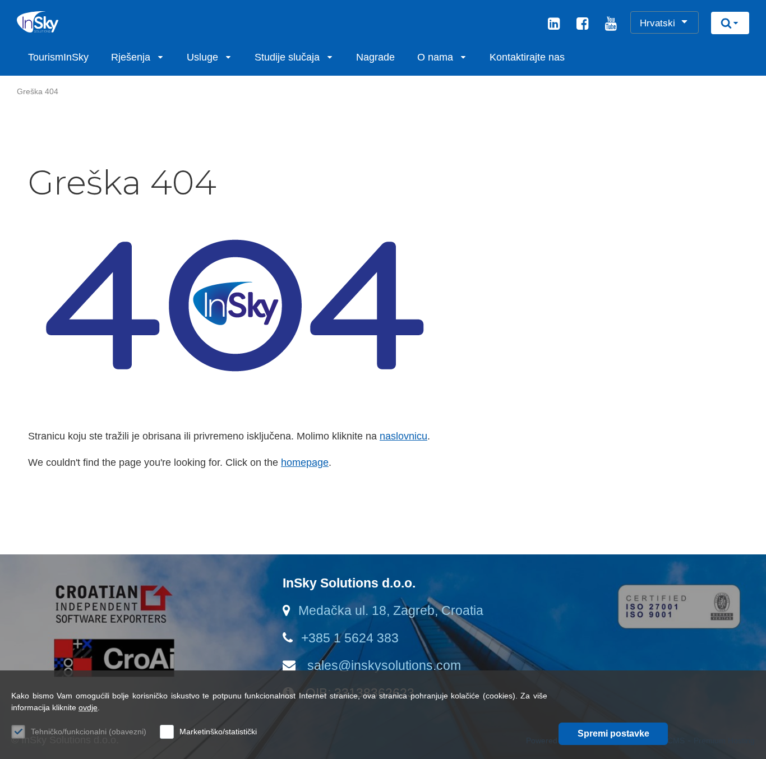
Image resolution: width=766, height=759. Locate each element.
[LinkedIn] (554, 25)
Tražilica (730, 23)
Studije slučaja (287, 57)
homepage (305, 462)
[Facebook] (582, 25)
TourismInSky (58, 57)
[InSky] (70, 22)
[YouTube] (611, 25)
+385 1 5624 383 (350, 638)
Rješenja (130, 57)
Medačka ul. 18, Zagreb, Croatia (390, 610)
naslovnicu (403, 436)
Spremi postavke (613, 733)
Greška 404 (37, 91)
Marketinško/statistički (218, 731)
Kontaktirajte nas (527, 57)
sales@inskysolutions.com (382, 665)
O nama (435, 57)
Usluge (202, 57)
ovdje (88, 707)
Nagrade (375, 57)
